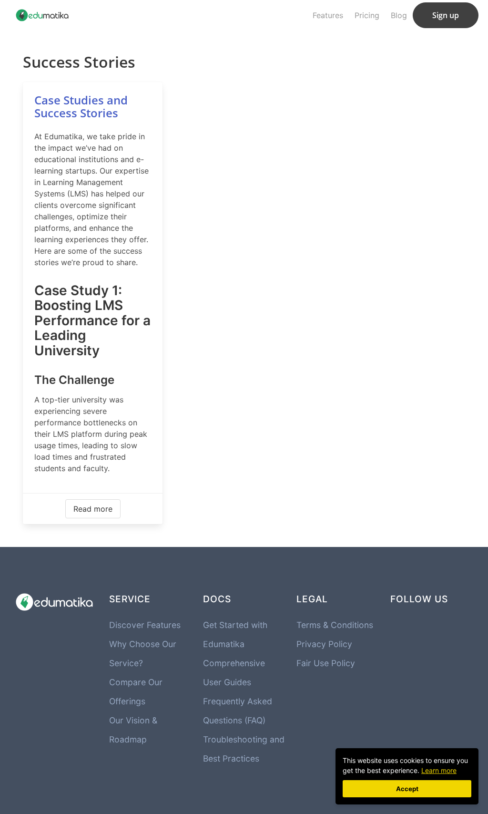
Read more (92, 509)
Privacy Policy (324, 644)
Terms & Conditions (334, 625)
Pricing (367, 15)
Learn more (439, 770)
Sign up (445, 15)
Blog (399, 15)
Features (328, 15)
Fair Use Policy (325, 663)
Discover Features (145, 625)
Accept (407, 789)
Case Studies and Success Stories (81, 106)
